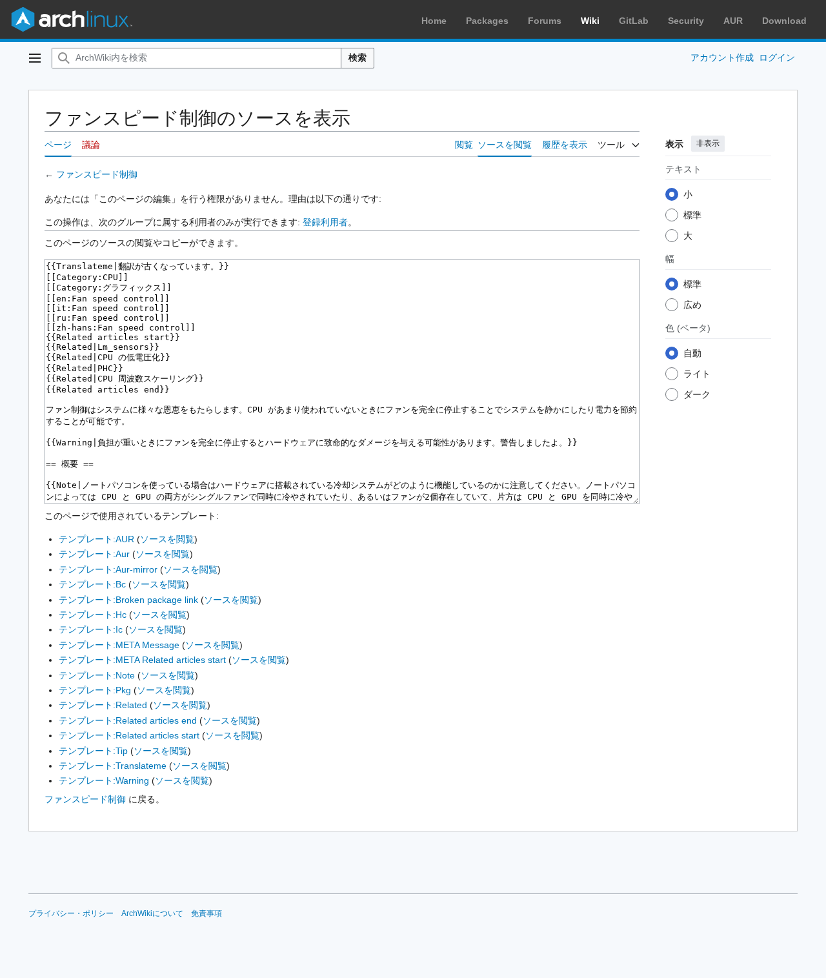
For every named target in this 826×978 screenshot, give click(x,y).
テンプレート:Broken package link (128, 600)
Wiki (590, 20)
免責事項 (206, 913)
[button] (35, 58)
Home (434, 20)
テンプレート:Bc (92, 584)
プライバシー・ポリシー (71, 913)
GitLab (634, 20)
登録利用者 (325, 222)
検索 (357, 57)
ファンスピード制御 (96, 174)
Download (784, 20)
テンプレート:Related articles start (129, 735)
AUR (733, 20)
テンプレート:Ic (91, 629)
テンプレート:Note (97, 675)
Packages (487, 20)
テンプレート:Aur (94, 554)
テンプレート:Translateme (112, 765)
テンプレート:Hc (92, 614)
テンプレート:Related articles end (128, 720)
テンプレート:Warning (104, 780)
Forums (544, 20)
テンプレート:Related (103, 705)
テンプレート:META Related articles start (142, 660)
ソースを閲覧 (167, 539)
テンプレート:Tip (93, 751)
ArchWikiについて (152, 913)
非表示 (708, 143)
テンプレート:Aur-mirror (108, 569)
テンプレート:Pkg (95, 690)
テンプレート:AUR (96, 539)
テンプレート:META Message (119, 645)
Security (686, 20)
